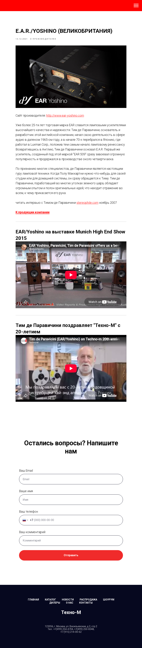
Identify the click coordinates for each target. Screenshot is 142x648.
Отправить (71, 555)
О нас (69, 602)
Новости (68, 599)
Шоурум (108, 599)
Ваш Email (26, 470)
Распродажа (88, 599)
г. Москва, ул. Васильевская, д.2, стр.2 (75, 626)
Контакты (86, 602)
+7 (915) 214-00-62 (71, 631)
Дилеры (54, 602)
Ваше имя (26, 491)
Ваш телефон (28, 511)
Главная (33, 599)
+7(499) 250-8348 (84, 629)
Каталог (50, 599)
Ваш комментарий (32, 532)
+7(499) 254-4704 (63, 629)
